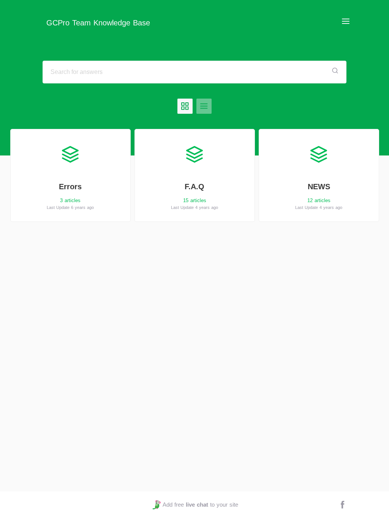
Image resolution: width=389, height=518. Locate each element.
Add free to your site (200, 504)
